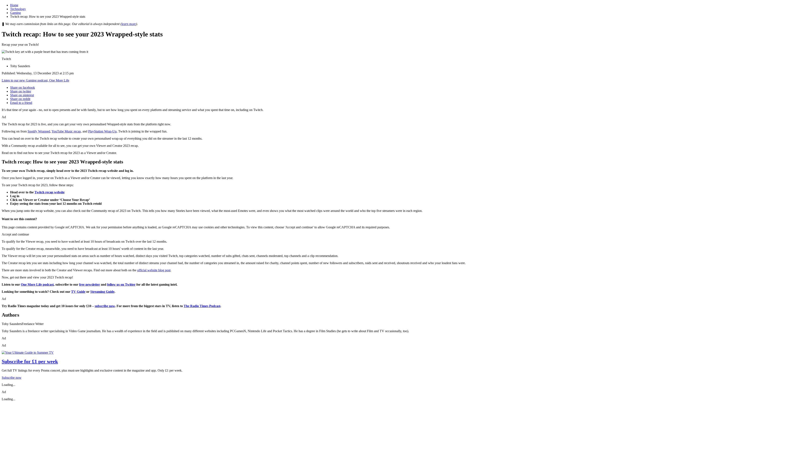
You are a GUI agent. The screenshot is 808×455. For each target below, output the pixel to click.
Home (14, 5)
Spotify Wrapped (39, 131)
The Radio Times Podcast (202, 306)
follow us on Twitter (121, 284)
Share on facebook (22, 87)
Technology (18, 9)
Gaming (15, 13)
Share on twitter (20, 91)
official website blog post (153, 270)
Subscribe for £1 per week (30, 361)
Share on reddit (20, 99)
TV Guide (78, 291)
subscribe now (105, 306)
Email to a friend (21, 102)
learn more (128, 24)
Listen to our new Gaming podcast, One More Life (35, 80)
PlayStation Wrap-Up (102, 131)
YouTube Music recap (66, 131)
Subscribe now (11, 377)
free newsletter (89, 284)
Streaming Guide (102, 291)
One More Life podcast (37, 284)
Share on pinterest (22, 95)
